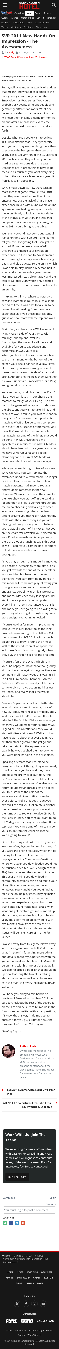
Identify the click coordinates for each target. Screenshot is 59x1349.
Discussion (41, 27)
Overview (19, 13)
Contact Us (20, 1330)
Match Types (27, 17)
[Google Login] (23, 1223)
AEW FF (9, 1277)
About (9, 1330)
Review (47, 13)
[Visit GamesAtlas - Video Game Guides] (45, 1321)
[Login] (5, 1223)
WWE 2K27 (46, 1272)
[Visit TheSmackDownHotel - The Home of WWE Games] (11, 1321)
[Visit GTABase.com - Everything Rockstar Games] (27, 1321)
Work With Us (34, 1335)
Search (21, 1335)
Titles (30, 1283)
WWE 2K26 (32, 1272)
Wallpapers (18, 22)
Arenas (14, 17)
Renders (5, 22)
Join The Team (17, 1177)
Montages (16, 27)
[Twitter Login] (17, 1223)
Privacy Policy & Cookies (41, 1330)
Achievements (42, 22)
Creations (28, 27)
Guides (4, 17)
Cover (30, 22)
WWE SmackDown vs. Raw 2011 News (25, 57)
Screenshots (49, 17)
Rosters (48, 1277)
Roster (38, 13)
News (29, 13)
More (40, 1283)
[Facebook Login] (11, 1223)
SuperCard (23, 1277)
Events (19, 1283)
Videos (4, 27)
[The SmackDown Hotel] (29, 5)
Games (37, 1277)
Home (10, 1272)
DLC (39, 17)
